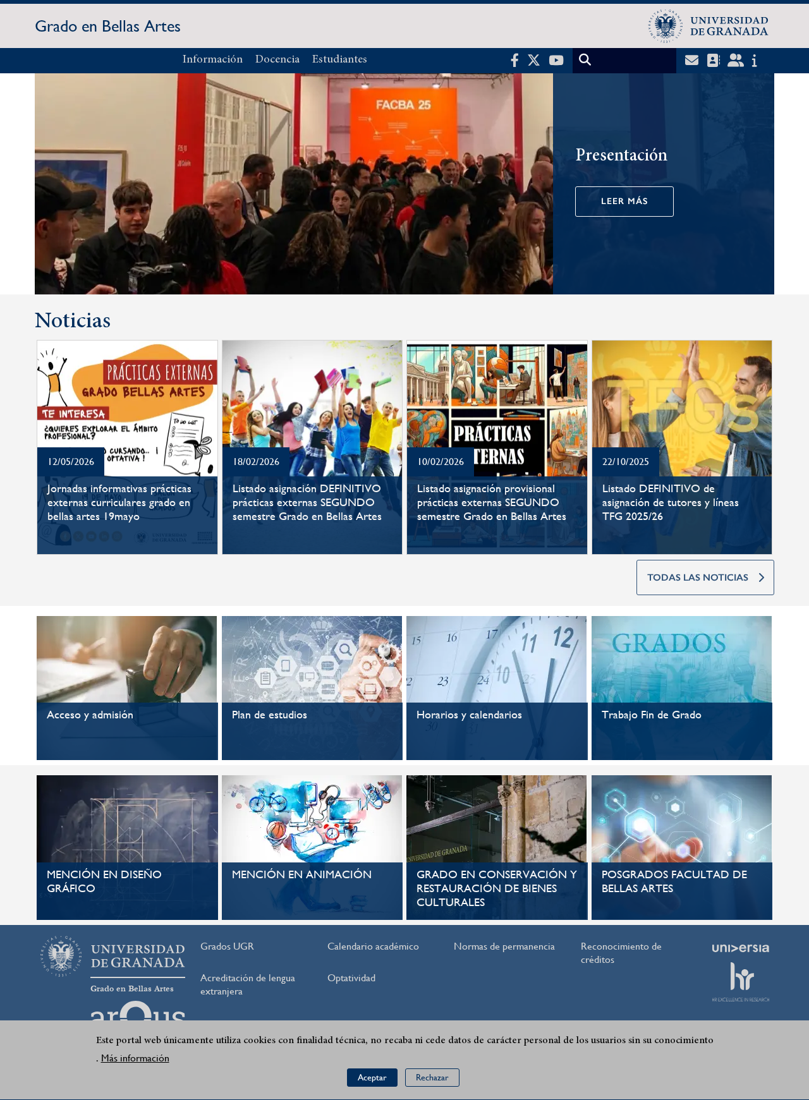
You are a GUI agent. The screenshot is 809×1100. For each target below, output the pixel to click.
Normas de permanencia (504, 946)
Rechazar (432, 1078)
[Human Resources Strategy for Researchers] (740, 981)
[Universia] (740, 948)
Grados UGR (227, 946)
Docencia (277, 60)
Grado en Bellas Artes (108, 26)
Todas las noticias (697, 577)
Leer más (624, 201)
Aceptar (372, 1078)
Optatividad (351, 978)
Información (213, 60)
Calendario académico (373, 946)
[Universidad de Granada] (708, 26)
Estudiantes (339, 60)
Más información (135, 1059)
